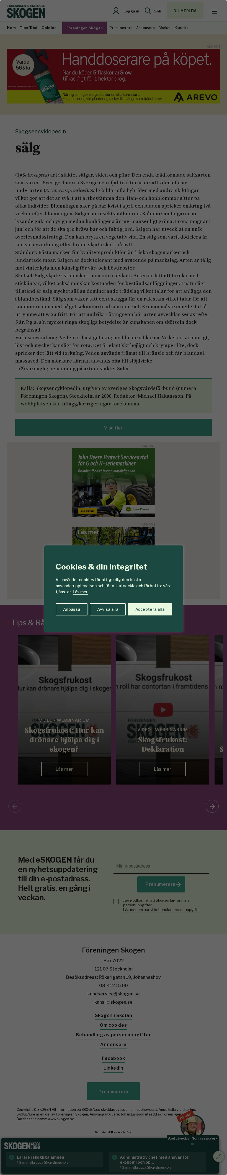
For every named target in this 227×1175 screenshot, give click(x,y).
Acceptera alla (149, 609)
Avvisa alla (107, 609)
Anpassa (71, 609)
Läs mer (80, 591)
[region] (113, 587)
